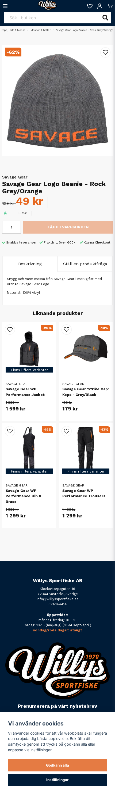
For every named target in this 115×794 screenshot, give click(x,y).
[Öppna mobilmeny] (5, 6)
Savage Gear (15, 177)
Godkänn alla (57, 765)
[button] (105, 52)
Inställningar (57, 780)
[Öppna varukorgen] (110, 6)
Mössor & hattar (40, 29)
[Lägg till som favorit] (90, 6)
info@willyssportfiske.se (58, 599)
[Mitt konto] (100, 6)
